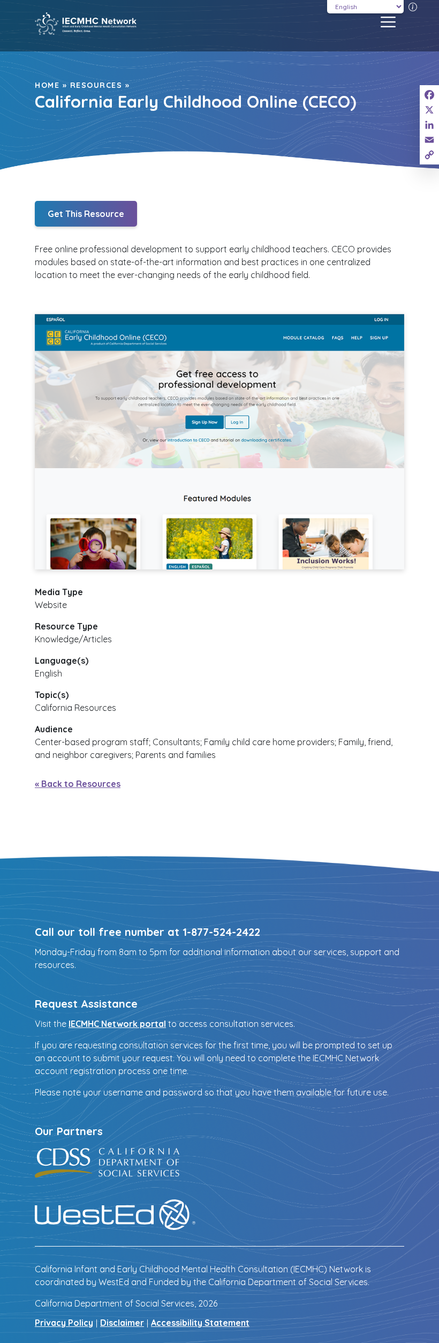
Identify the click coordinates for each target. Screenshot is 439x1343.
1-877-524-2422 (221, 932)
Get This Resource (86, 213)
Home (47, 85)
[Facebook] (429, 94)
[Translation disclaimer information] (412, 6)
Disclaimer (122, 1322)
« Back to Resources (77, 783)
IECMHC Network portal (117, 1023)
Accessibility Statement (200, 1322)
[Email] (429, 139)
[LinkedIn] (429, 124)
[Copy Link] (429, 154)
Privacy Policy (64, 1322)
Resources (96, 85)
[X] (429, 109)
